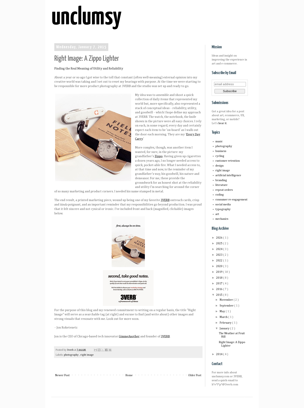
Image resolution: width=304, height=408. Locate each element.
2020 (219, 266)
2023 (219, 254)
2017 (219, 283)
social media (223, 204)
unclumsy (86, 17)
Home (129, 375)
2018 (219, 277)
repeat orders (224, 190)
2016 (219, 289)
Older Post (194, 375)
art (217, 214)
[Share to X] (102, 349)
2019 (219, 272)
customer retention (227, 160)
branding (221, 180)
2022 (219, 260)
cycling (219, 156)
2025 (219, 243)
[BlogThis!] (99, 349)
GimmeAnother (129, 336)
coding (219, 194)
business (220, 151)
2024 (219, 249)
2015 (219, 295)
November (227, 299)
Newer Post (62, 375)
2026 (219, 237)
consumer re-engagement (231, 199)
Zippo (159, 156)
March (224, 317)
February (226, 322)
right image (87, 355)
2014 (219, 354)
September (227, 305)
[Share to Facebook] (106, 349)
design (219, 165)
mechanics (221, 219)
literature (221, 185)
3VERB (165, 200)
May (223, 311)
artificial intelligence (228, 175)
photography (71, 355)
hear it (222, 123)
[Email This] (95, 349)
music (219, 141)
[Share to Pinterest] (110, 349)
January (225, 328)
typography (223, 209)
